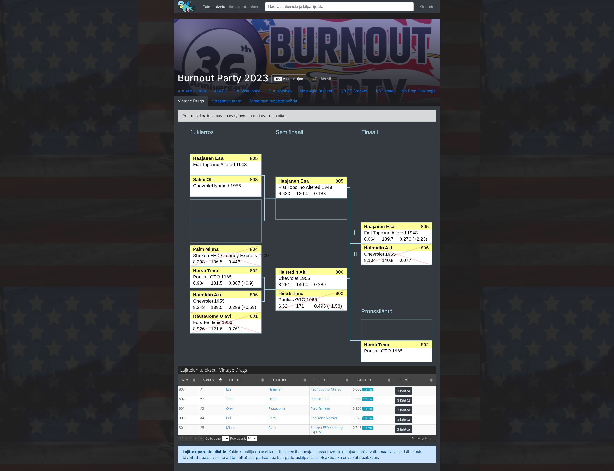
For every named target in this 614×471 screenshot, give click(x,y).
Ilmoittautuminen (244, 6)
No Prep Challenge (418, 90)
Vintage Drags (191, 100)
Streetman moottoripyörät (273, 100)
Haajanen (275, 389)
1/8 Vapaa (384, 90)
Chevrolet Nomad (324, 418)
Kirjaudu (426, 6)
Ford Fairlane (320, 408)
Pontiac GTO (320, 398)
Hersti (272, 398)
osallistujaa (289, 78)
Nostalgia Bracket (316, 90)
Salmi (272, 418)
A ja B (219, 90)
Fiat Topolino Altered (326, 389)
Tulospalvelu (214, 6)
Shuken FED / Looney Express (327, 429)
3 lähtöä (403, 391)
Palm (272, 427)
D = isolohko (280, 90)
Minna (230, 427)
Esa (228, 389)
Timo (229, 398)
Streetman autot (227, 100)
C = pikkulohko (246, 90)
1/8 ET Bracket (354, 90)
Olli (228, 418)
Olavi (229, 408)
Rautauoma (276, 408)
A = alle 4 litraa (192, 90)
